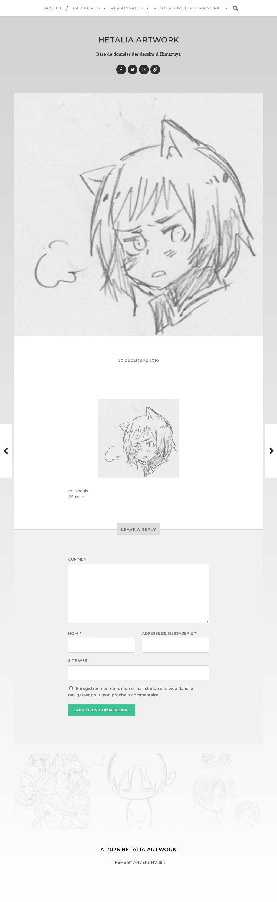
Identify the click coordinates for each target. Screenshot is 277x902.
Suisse (77, 496)
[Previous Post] (6, 451)
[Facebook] (121, 69)
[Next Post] (271, 451)
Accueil (53, 8)
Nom (74, 633)
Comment (78, 559)
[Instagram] (144, 69)
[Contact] (155, 69)
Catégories (86, 8)
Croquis (80, 491)
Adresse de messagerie (169, 633)
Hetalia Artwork (138, 39)
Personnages (127, 8)
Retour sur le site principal (188, 8)
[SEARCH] (235, 8)
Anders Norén (149, 862)
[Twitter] (132, 69)
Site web (77, 660)
